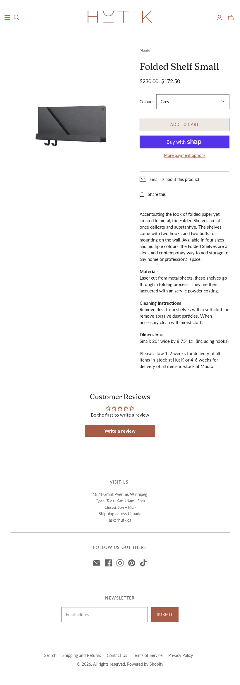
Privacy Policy (180, 655)
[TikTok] (143, 562)
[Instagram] (120, 562)
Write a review (120, 431)
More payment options (184, 155)
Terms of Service (147, 655)
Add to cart (184, 124)
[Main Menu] (7, 17)
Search (50, 655)
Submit (165, 614)
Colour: (146, 101)
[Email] (96, 562)
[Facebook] (108, 562)
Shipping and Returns (81, 655)
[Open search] (17, 17)
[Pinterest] (131, 562)
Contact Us (117, 655)
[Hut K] (120, 17)
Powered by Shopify (145, 664)
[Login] (219, 17)
